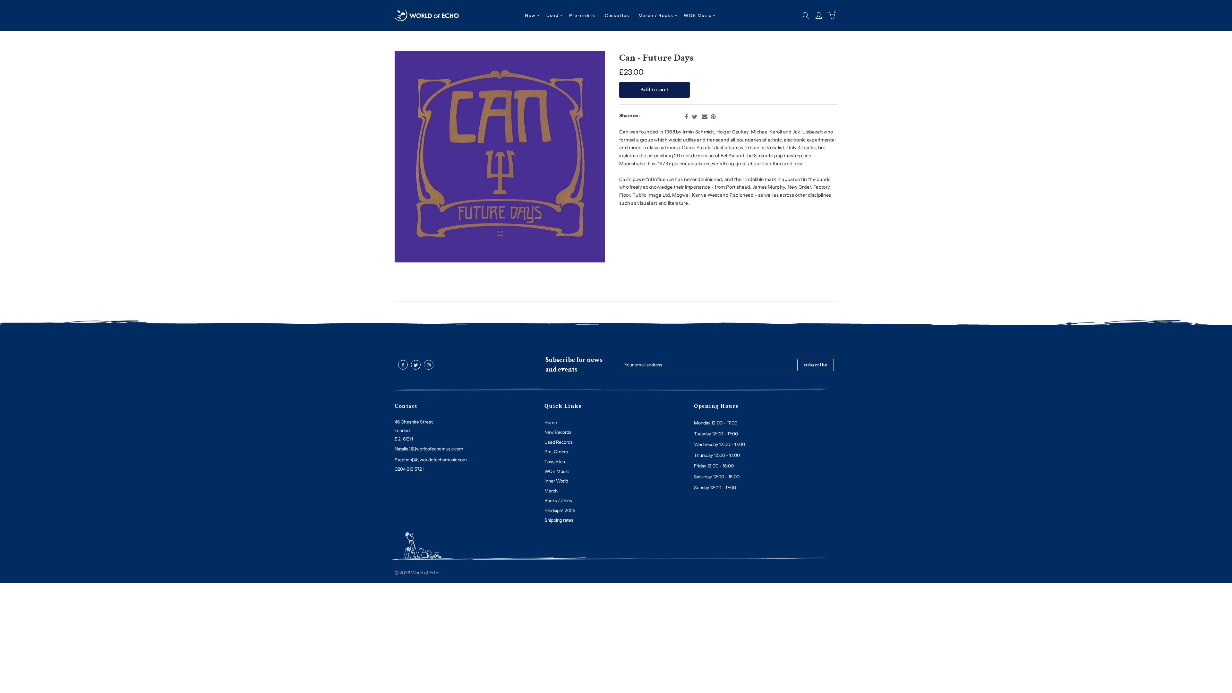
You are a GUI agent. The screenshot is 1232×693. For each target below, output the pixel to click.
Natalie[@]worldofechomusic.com (429, 449)
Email (704, 117)
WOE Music (697, 15)
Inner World (556, 481)
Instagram (428, 365)
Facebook (686, 117)
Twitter (694, 117)
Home (550, 422)
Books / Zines (558, 500)
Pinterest (713, 117)
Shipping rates (558, 520)
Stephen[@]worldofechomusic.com (431, 460)
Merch (551, 491)
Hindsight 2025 (559, 510)
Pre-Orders (556, 452)
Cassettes (554, 462)
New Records (557, 432)
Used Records (558, 442)
